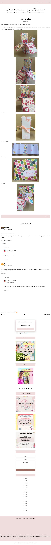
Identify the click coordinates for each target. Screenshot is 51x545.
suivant (3, 314)
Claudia (6, 227)
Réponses (7, 247)
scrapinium (32, 518)
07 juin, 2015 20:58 (8, 229)
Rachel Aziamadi (11, 250)
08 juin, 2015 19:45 (10, 282)
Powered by (18, 333)
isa (5, 264)
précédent (47, 314)
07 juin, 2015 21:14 (10, 252)
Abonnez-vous (25, 328)
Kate (35, 543)
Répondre (3, 243)
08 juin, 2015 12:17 (8, 265)
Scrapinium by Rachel (25, 9)
